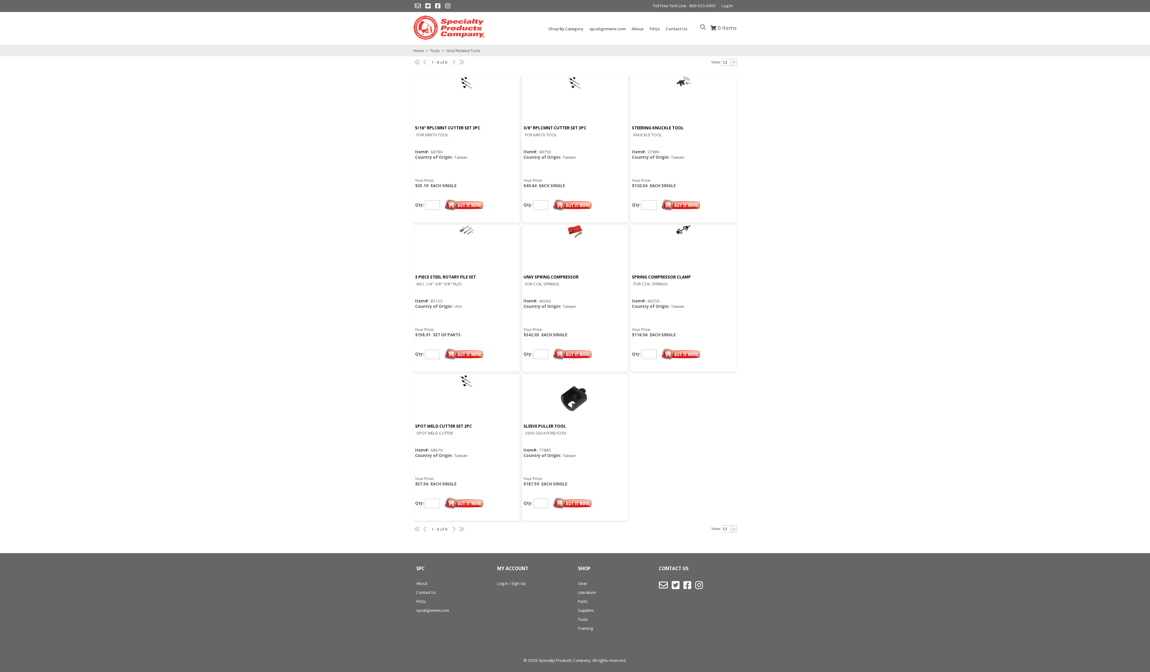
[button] (464, 205)
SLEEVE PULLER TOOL (544, 426)
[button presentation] (733, 62)
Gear (582, 583)
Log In (727, 5)
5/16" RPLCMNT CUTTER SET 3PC (447, 128)
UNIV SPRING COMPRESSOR (551, 277)
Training (585, 628)
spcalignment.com (432, 610)
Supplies (586, 610)
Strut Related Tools (462, 50)
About (421, 583)
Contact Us (426, 592)
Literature (587, 592)
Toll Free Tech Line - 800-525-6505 (684, 5)
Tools (435, 50)
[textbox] (726, 62)
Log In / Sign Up (511, 583)
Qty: (419, 204)
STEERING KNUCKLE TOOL (658, 128)
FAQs (421, 601)
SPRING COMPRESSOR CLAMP (661, 277)
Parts (583, 601)
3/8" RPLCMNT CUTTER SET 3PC (554, 128)
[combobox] (729, 62)
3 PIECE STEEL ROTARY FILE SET (445, 277)
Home (418, 50)
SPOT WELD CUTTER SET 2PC (443, 426)
